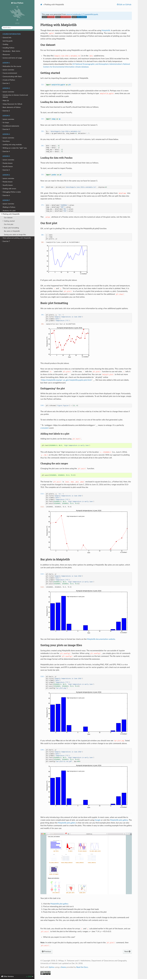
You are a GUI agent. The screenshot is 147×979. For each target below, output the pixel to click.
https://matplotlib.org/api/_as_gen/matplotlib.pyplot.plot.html (66, 380)
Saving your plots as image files (15, 234)
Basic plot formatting (11, 228)
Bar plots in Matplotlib (12, 231)
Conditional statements (11, 126)
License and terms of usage (12, 58)
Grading (5, 44)
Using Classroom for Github (12, 104)
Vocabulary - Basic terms (11, 51)
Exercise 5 (6, 170)
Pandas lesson (8, 163)
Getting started (9, 221)
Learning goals (8, 41)
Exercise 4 (6, 151)
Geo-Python (18, 3)
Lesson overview (8, 70)
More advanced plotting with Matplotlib (17, 238)
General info (7, 37)
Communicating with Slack (12, 76)
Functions (6, 141)
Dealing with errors (9, 189)
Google (97, 820)
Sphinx (51, 967)
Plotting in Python (9, 207)
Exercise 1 (6, 83)
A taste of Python (9, 80)
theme (63, 967)
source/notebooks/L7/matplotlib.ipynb (82, 14)
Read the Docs (82, 967)
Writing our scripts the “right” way (15, 148)
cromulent (44, 428)
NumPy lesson (8, 166)
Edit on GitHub (125, 4)
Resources (6, 54)
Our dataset (8, 217)
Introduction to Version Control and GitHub (15, 96)
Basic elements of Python (12, 107)
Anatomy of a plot (9, 210)
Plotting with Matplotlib (11, 214)
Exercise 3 (6, 129)
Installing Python (8, 48)
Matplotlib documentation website (101, 639)
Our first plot (8, 224)
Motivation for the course (12, 66)
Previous (47, 951)
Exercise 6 (6, 195)
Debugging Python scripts (12, 192)
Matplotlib (106, 30)
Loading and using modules (12, 144)
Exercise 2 (6, 111)
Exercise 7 (6, 241)
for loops (6, 122)
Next (126, 951)
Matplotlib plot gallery (119, 820)
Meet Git (6, 100)
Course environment (10, 73)
